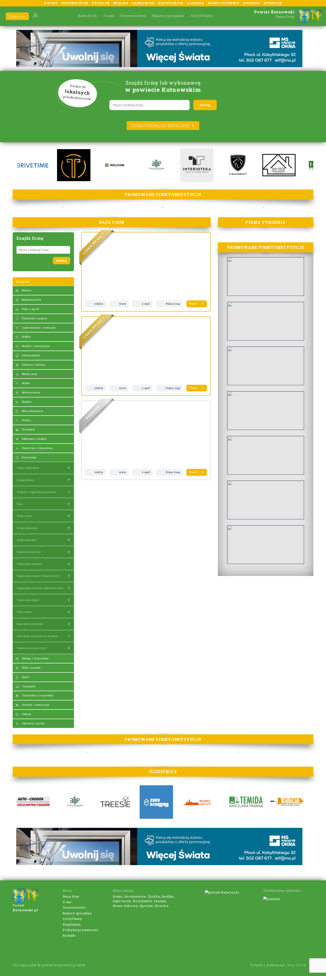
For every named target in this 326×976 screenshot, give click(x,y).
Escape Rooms (25, 480)
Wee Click (296, 965)
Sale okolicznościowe (30, 624)
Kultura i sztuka (33, 364)
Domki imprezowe (28, 467)
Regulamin (72, 924)
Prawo (26, 420)
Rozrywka (29, 457)
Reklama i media (34, 438)
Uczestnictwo (133, 15)
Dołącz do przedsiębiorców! (77, 92)
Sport (25, 677)
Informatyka (30, 355)
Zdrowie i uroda (33, 723)
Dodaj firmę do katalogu (160, 125)
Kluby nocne (24, 516)
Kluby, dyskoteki (27, 540)
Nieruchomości (32, 411)
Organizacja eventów (29, 564)
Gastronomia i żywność (38, 327)
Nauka (26, 401)
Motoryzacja (30, 392)
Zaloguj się (17, 16)
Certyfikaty (202, 15)
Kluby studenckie (27, 528)
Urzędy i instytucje (35, 704)
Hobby (26, 336)
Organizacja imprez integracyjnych (38, 576)
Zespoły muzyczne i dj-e (31, 648)
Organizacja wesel (28, 600)
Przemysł (28, 429)
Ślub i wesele (31, 667)
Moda (25, 383)
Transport (28, 686)
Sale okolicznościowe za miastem (37, 636)
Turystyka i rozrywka (37, 695)
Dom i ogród (30, 309)
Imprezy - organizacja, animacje (36, 492)
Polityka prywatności (81, 930)
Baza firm (87, 15)
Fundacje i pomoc (34, 318)
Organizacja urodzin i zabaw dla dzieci (40, 588)
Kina (20, 504)
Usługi (26, 714)
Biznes (26, 290)
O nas (109, 15)
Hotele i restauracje (35, 346)
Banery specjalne (168, 15)
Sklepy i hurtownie (35, 658)
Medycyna (29, 374)
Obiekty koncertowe (29, 552)
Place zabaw (24, 612)
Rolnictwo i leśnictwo (37, 448)
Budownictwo (31, 299)
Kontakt (69, 935)
